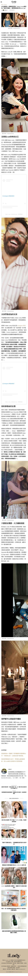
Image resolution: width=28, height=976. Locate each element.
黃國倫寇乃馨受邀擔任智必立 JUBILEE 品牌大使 (14, 865)
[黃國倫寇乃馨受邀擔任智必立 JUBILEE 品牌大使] (14, 854)
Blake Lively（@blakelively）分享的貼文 (14, 214)
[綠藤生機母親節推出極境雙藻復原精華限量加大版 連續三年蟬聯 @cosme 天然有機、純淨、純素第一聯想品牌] (14, 920)
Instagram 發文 (21, 325)
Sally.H (9, 769)
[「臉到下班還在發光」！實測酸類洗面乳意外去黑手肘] (14, 832)
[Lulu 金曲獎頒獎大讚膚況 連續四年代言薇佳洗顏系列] (14, 875)
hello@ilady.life (22, 969)
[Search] (26, 2)
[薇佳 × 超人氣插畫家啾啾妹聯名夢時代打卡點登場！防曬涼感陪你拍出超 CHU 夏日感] (14, 898)
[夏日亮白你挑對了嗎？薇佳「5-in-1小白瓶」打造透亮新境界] (14, 809)
